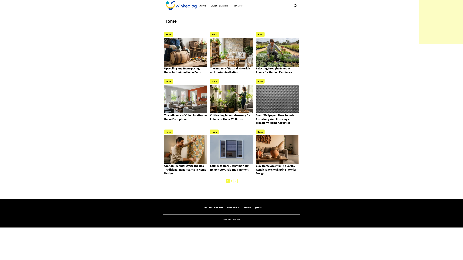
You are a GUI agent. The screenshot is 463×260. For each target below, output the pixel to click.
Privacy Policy (233, 207)
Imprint (247, 207)
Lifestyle (202, 5)
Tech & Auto (238, 5)
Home (168, 34)
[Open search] (295, 6)
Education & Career (219, 5)
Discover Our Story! (213, 207)
